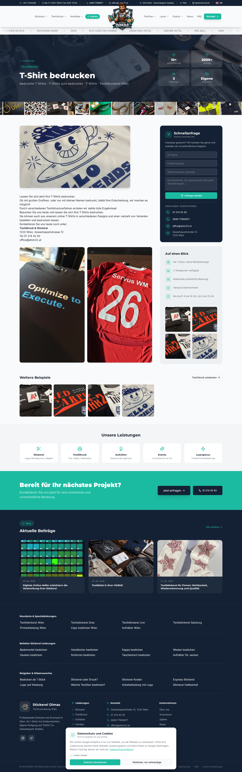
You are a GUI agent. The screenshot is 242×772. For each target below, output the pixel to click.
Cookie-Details (80, 755)
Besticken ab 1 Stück (32, 679)
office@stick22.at (30, 240)
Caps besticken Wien (84, 627)
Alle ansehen (212, 527)
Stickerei (39, 16)
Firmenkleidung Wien (33, 627)
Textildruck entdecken (204, 377)
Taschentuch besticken (136, 655)
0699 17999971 (181, 219)
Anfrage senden (193, 195)
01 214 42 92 (180, 212)
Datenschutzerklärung (122, 749)
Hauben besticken (31, 655)
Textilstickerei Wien (32, 622)
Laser (163, 16)
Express (94, 16)
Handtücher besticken (84, 649)
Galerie (163, 719)
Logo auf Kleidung (31, 684)
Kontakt (211, 16)
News (190, 16)
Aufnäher (75, 16)
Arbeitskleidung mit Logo (137, 684)
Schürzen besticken (83, 655)
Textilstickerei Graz (83, 622)
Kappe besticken (132, 649)
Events (176, 16)
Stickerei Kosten (132, 679)
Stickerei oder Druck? (84, 679)
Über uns (164, 709)
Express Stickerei (183, 679)
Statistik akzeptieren (95, 762)
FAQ (185, 3)
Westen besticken (184, 649)
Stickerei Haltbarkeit (185, 684)
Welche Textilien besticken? (88, 684)
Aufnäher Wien (131, 627)
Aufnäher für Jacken (185, 655)
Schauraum (166, 714)
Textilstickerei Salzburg (187, 622)
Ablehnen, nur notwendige (147, 762)
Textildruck (57, 16)
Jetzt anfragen (172, 490)
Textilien (148, 16)
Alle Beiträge (28, 61)
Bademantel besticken (33, 649)
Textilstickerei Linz (133, 622)
